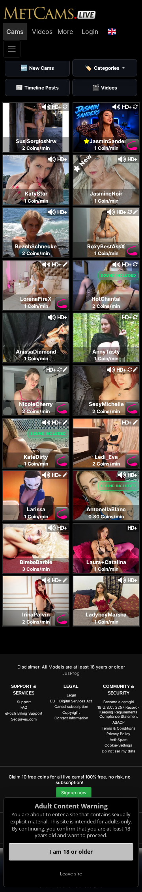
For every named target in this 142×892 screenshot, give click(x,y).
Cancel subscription (71, 706)
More (65, 31)
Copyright (71, 712)
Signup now (73, 792)
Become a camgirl (118, 702)
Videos (42, 31)
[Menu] (12, 49)
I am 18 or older (71, 851)
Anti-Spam (118, 739)
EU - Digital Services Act (71, 701)
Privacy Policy (118, 734)
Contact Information (71, 718)
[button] (112, 31)
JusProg (71, 673)
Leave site (71, 874)
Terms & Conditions (118, 728)
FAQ (24, 707)
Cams (15, 31)
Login (90, 31)
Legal (71, 695)
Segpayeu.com (24, 719)
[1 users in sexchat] (106, 179)
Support (24, 702)
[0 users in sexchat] (36, 126)
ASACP (118, 722)
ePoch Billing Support (23, 713)
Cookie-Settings (118, 745)
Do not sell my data (118, 751)
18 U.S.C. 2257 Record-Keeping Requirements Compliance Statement (118, 712)
